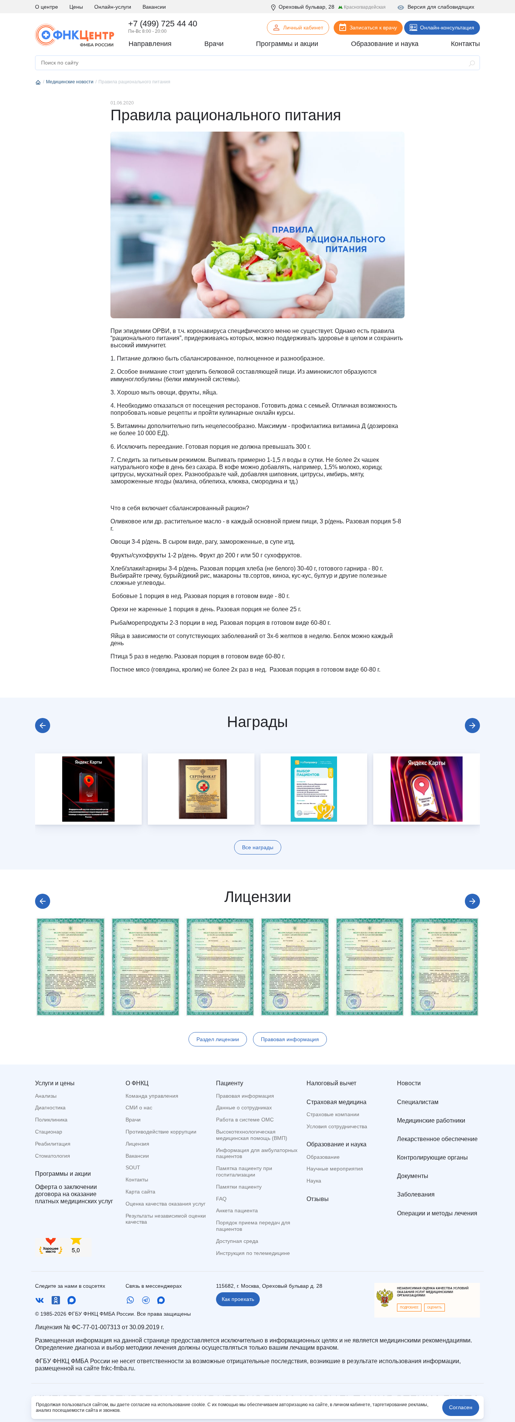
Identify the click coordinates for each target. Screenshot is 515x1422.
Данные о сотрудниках (244, 1107)
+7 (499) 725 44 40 (162, 23)
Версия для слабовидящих (441, 7)
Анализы (46, 1096)
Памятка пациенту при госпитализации (244, 1171)
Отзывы (318, 1199)
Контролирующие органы (432, 1157)
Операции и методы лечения (437, 1213)
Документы (412, 1176)
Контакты (137, 1180)
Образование (323, 1157)
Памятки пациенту (239, 1187)
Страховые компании (333, 1114)
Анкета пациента (237, 1210)
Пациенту (229, 1083)
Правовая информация (290, 1039)
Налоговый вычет (331, 1083)
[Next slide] (472, 725)
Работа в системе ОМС (245, 1120)
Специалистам (417, 1102)
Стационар (48, 1132)
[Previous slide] (42, 725)
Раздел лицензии (217, 1039)
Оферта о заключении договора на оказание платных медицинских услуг (74, 1194)
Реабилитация (53, 1144)
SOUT (133, 1167)
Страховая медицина (336, 1102)
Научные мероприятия (335, 1169)
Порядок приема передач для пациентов (253, 1226)
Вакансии (154, 7)
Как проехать (238, 1299)
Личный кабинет (303, 28)
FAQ (221, 1199)
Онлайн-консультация (447, 28)
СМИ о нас (139, 1107)
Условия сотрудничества (337, 1126)
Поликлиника (51, 1120)
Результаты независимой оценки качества (166, 1219)
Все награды (257, 847)
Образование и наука (336, 1144)
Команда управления (152, 1096)
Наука (314, 1181)
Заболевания (416, 1194)
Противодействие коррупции (161, 1132)
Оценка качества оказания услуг (165, 1204)
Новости (409, 1083)
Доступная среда (237, 1241)
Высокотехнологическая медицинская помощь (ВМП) (251, 1135)
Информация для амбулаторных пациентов (256, 1153)
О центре (46, 7)
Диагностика (50, 1107)
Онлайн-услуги (112, 7)
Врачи (133, 1120)
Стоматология (52, 1156)
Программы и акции (63, 1173)
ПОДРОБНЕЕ (409, 1307)
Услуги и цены (55, 1083)
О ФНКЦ (137, 1083)
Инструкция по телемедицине (253, 1253)
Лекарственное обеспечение (437, 1139)
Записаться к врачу (373, 28)
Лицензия (137, 1144)
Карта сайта (140, 1192)
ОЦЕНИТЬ (434, 1307)
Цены (76, 7)
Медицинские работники (431, 1120)
